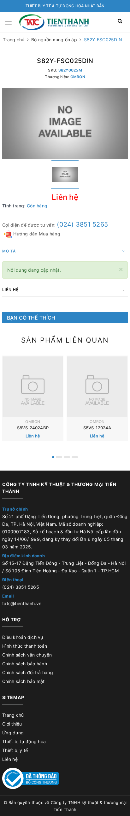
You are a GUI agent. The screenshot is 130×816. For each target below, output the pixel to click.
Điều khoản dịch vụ (22, 637)
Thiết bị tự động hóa (24, 741)
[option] (65, 123)
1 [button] (53, 457)
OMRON (32, 421)
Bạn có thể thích (31, 318)
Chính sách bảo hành (24, 663)
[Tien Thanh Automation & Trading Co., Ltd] (54, 22)
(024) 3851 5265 (82, 224)
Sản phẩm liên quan (65, 340)
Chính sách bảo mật (23, 681)
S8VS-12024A (97, 427)
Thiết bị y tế (15, 750)
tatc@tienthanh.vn (21, 603)
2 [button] (59, 457)
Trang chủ (13, 715)
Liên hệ (10, 759)
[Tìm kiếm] (120, 22)
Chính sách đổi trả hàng (27, 672)
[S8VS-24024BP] (33, 386)
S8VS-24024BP (33, 427)
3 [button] (67, 457)
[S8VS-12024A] (97, 386)
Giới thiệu (12, 723)
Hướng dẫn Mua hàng (36, 233)
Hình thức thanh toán (24, 646)
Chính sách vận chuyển (27, 654)
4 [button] (75, 457)
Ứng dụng (13, 732)
